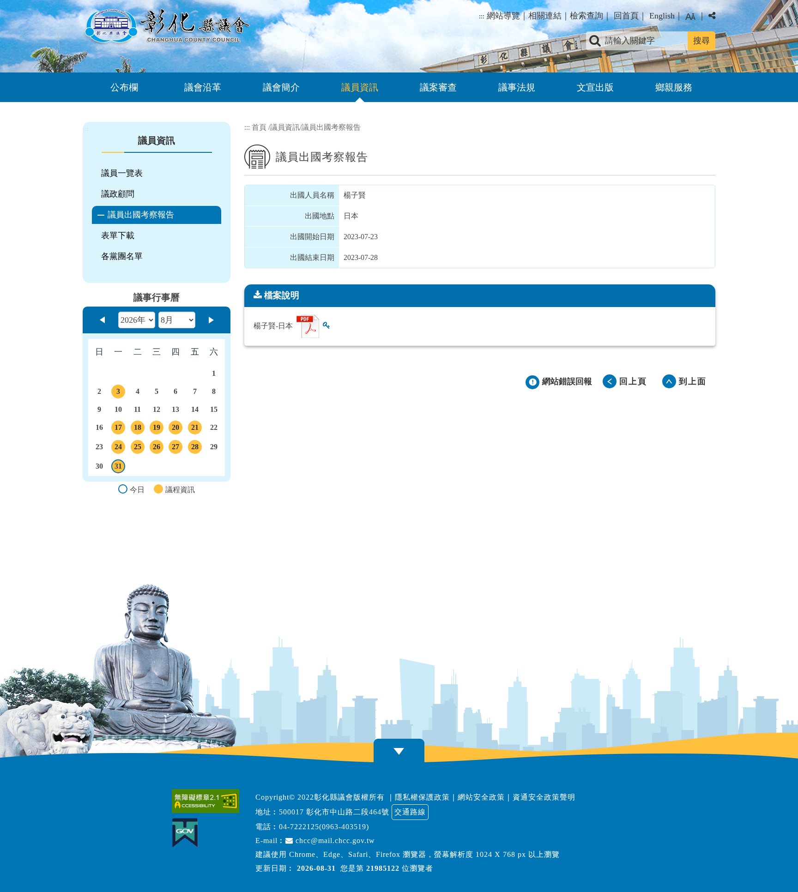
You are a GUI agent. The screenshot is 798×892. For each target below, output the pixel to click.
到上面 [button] (693, 381)
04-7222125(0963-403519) (324, 827)
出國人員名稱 (312, 195)
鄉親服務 (673, 87)
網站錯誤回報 (567, 381)
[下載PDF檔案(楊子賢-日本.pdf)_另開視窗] (308, 326)
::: (481, 16)
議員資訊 (359, 87)
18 (138, 428)
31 (120, 467)
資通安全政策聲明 (544, 797)
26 (157, 448)
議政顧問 (117, 194)
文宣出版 (595, 87)
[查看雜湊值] (326, 325)
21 (196, 428)
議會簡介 (281, 87)
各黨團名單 (122, 256)
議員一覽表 (122, 173)
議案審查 (438, 87)
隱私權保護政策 (422, 797)
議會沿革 (202, 87)
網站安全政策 (481, 797)
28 (196, 448)
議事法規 (516, 87)
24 (119, 448)
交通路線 (410, 812)
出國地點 (319, 216)
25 (138, 448)
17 (119, 428)
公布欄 (124, 87)
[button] (690, 16)
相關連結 (545, 15)
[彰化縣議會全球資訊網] (166, 26)
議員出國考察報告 (141, 214)
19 (157, 428)
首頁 (259, 127)
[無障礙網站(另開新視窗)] (208, 801)
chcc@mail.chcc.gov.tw (334, 840)
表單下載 (117, 235)
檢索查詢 (586, 15)
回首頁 (626, 15)
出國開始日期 (312, 237)
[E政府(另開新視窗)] (187, 833)
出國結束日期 (312, 257)
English (662, 15)
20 (176, 428)
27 (176, 448)
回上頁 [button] (633, 381)
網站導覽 (503, 15)
